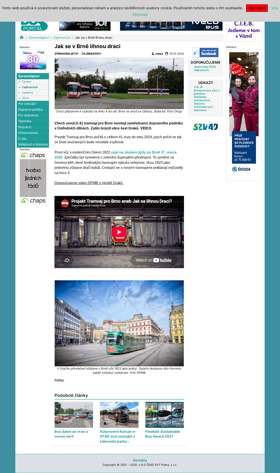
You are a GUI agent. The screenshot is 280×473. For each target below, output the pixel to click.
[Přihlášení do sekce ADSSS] (205, 127)
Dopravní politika (30, 109)
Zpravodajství (39, 37)
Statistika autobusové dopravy (202, 100)
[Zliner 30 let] (33, 59)
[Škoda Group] (244, 114)
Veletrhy (27, 92)
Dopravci (24, 127)
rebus (157, 53)
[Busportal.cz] (34, 23)
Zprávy (26, 81)
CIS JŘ (198, 87)
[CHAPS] (33, 177)
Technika (24, 121)
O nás (22, 138)
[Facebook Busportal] (205, 52)
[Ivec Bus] (171, 23)
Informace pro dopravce (203, 108)
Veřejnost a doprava (33, 144)
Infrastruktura (28, 132)
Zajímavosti (61, 37)
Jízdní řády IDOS (205, 66)
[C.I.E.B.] (244, 29)
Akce (25, 97)
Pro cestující (27, 103)
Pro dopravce (28, 115)
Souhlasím (256, 8)
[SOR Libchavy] (85, 23)
